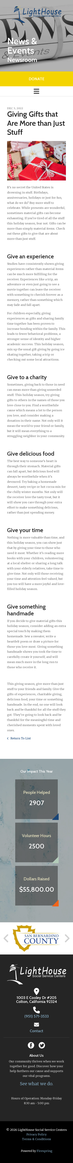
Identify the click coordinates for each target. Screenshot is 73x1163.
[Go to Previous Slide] (6, 938)
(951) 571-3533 (36, 1016)
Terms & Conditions (36, 1139)
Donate (36, 78)
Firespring (44, 1151)
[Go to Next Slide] (67, 938)
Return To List (20, 738)
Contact (36, 1030)
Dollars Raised (36, 878)
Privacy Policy (36, 1134)
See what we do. (36, 1084)
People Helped (36, 792)
